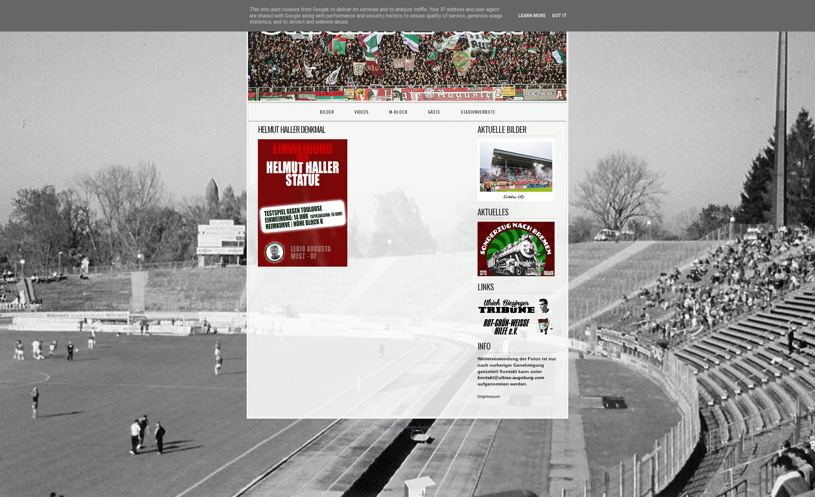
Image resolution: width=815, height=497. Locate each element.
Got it (559, 15)
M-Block (398, 111)
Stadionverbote (478, 111)
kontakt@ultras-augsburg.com (511, 377)
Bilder (327, 111)
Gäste (434, 111)
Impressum (489, 396)
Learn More (532, 15)
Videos (361, 111)
